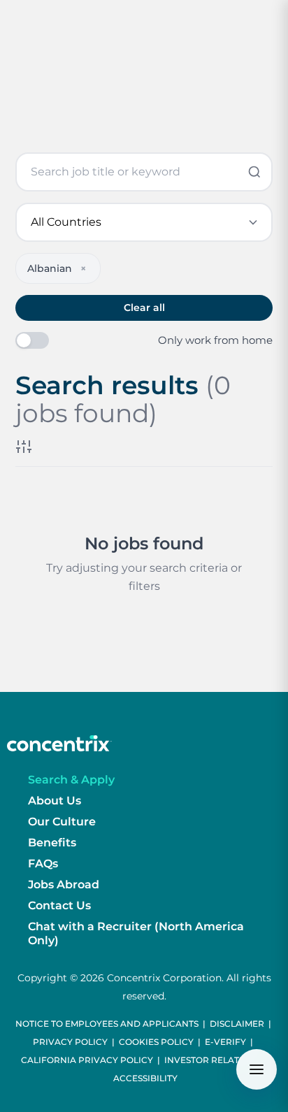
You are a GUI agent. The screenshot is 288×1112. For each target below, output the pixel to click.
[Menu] (256, 1069)
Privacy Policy (70, 1042)
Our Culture (62, 821)
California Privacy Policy (87, 1060)
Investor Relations (212, 1060)
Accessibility (145, 1078)
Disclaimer (237, 1023)
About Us (54, 800)
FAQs (43, 863)
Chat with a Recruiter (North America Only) (136, 933)
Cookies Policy (156, 1042)
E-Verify (225, 1042)
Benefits (52, 842)
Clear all (144, 307)
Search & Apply (71, 779)
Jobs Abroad (63, 884)
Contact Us (59, 905)
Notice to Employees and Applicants (107, 1023)
